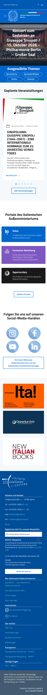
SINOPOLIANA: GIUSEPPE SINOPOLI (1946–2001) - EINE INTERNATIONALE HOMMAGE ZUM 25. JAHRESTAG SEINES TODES (21, 143)
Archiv (14, 78)
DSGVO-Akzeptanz (13, 539)
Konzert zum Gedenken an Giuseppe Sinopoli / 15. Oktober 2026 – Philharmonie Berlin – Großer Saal (23, 42)
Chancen (30, 78)
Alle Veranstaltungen (23, 190)
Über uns (8, 627)
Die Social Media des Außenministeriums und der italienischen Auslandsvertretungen (23, 362)
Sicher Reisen (10, 595)
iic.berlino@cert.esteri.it (19, 519)
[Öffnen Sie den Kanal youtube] (12, 346)
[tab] (16, 184)
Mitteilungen (10, 642)
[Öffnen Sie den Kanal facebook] (34, 333)
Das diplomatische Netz (15, 590)
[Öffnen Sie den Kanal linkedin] (34, 346)
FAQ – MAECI (10, 665)
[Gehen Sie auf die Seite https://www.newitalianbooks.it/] (23, 451)
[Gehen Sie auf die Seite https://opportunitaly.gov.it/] (23, 422)
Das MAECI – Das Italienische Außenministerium (17, 584)
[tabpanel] (23, 140)
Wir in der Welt (11, 600)
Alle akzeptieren (34, 691)
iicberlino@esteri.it (17, 514)
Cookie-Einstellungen (31, 688)
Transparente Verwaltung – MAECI (19, 656)
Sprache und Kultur (13, 637)
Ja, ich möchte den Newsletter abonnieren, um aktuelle (22, 556)
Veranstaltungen (12, 632)
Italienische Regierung (11, 5)
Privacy (35, 547)
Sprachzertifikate (31, 73)
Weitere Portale (23, 294)
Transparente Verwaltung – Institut (19, 651)
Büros (7, 524)
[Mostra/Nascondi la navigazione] (5, 15)
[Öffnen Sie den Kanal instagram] (12, 333)
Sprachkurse (11, 73)
